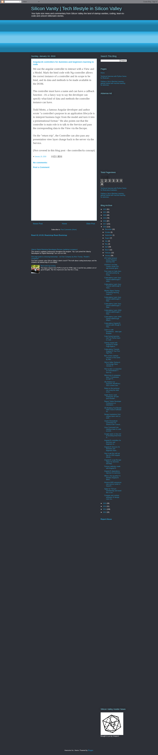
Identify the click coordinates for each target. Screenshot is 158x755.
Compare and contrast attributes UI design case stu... (111, 497)
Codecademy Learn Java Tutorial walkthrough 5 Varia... (112, 286)
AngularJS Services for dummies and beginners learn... (112, 448)
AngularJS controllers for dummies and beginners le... (112, 442)
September (109, 235)
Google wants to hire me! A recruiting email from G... (112, 435)
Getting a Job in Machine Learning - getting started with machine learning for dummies (113, 83)
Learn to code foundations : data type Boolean (112, 331)
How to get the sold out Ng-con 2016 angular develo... (112, 455)
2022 (105, 209)
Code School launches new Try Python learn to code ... (112, 338)
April (106, 247)
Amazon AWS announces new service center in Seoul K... (112, 484)
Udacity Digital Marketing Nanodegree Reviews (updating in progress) (54, 249)
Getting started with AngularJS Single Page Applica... (111, 344)
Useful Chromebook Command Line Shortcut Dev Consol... (112, 422)
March (107, 250)
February (108, 253)
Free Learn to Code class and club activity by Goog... (112, 273)
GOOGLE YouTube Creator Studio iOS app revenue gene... (111, 266)
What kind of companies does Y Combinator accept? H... (112, 377)
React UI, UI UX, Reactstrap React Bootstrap (49, 235)
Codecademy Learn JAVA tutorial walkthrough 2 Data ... (112, 312)
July (106, 241)
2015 (105, 503)
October (108, 232)
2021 (105, 212)
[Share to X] (57, 156)
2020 (105, 215)
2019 (105, 218)
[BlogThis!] (54, 156)
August (107, 238)
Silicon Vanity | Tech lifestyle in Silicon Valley (76, 8)
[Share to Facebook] (59, 156)
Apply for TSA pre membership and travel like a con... (112, 490)
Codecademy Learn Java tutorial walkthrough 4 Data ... (112, 299)
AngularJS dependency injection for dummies (112, 472)
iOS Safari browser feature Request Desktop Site (110, 260)
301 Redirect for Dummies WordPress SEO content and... (112, 383)
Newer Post (38, 224)
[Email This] (52, 156)
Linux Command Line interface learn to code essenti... (112, 429)
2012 (105, 512)
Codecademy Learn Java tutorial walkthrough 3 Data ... (112, 305)
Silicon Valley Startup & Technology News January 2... (112, 364)
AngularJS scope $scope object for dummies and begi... (112, 461)
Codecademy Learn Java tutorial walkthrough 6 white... (112, 279)
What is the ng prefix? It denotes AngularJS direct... (112, 477)
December (108, 229)
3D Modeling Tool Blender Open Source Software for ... (112, 409)
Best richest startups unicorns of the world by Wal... (112, 357)
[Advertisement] (79, 36)
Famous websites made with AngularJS (112, 467)
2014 (105, 506)
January (108, 255)
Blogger (90, 750)
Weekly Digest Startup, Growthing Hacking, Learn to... (112, 292)
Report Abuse (106, 519)
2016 (105, 227)
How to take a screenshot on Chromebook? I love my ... (112, 370)
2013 (105, 509)
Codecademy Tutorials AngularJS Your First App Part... (112, 351)
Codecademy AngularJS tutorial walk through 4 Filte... (112, 325)
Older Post (90, 224)
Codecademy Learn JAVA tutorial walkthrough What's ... (112, 318)
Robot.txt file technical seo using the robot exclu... (111, 390)
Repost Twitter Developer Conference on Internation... (112, 403)
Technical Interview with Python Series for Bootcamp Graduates (114, 189)
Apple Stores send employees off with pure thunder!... (111, 396)
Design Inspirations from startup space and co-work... (112, 416)
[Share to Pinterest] (61, 156)
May (106, 244)
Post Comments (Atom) (69, 229)
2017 (105, 224)
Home (64, 224)
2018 (105, 221)
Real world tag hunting (48, 266)
